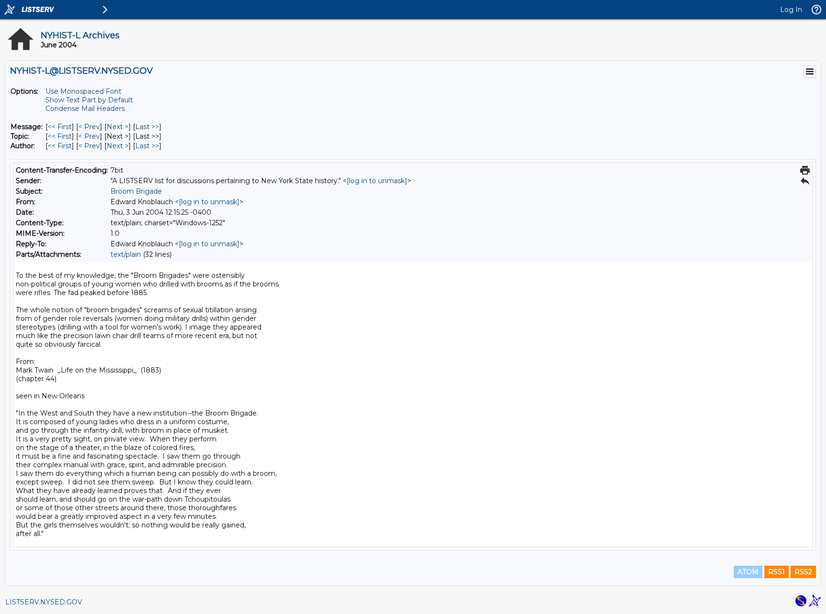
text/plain (125, 254)
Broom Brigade (136, 191)
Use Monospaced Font (83, 91)
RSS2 (803, 572)
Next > (118, 126)
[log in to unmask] (377, 180)
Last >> (147, 126)
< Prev (89, 126)
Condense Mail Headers (85, 108)
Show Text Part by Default (89, 100)
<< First (60, 126)
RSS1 (776, 572)
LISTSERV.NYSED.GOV (43, 602)
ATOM (748, 572)
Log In (791, 9)
